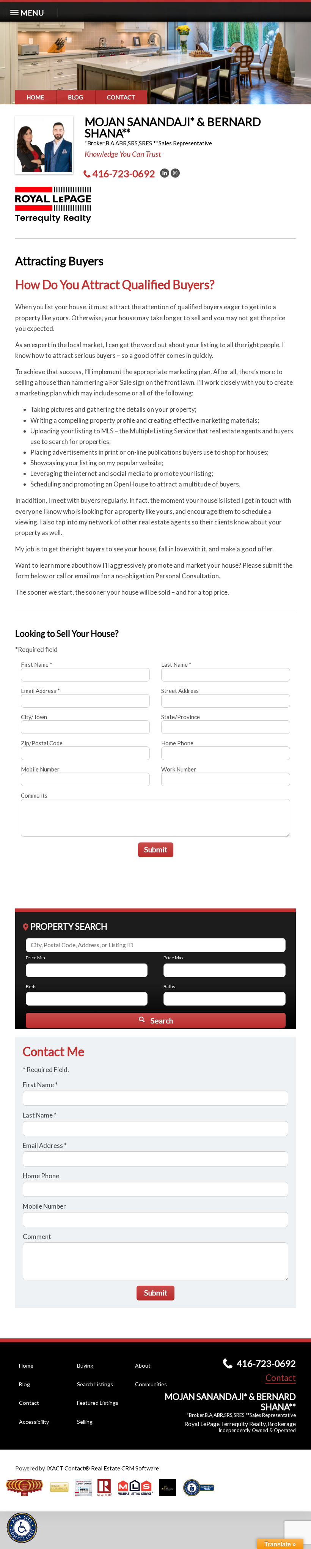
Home (35, 97)
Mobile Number (40, 769)
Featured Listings (97, 1402)
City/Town (34, 716)
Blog (75, 97)
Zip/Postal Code (42, 743)
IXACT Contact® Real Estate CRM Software (102, 1468)
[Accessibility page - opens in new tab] (201, 1498)
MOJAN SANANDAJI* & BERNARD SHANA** (173, 127)
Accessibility (34, 1421)
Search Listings (95, 1384)
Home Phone (177, 743)
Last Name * (176, 664)
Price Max (173, 957)
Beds (31, 986)
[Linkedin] (164, 173)
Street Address (180, 690)
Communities (151, 1384)
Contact (121, 97)
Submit (155, 849)
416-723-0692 (123, 173)
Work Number (178, 769)
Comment (37, 1236)
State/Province (180, 716)
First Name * (36, 664)
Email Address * (40, 690)
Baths (169, 986)
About (143, 1365)
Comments (34, 795)
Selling (85, 1421)
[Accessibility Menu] (22, 1527)
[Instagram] (175, 173)
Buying (85, 1365)
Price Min (35, 957)
